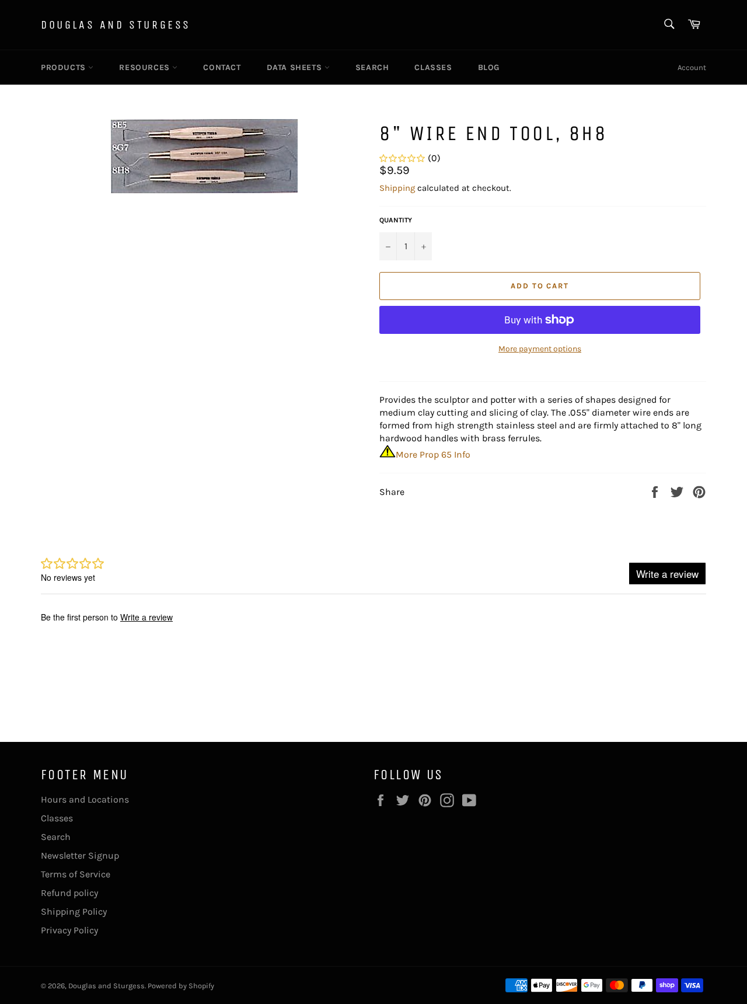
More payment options (539, 349)
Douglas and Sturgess (116, 25)
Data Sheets (295, 67)
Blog (489, 67)
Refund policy (69, 892)
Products (64, 67)
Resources (145, 67)
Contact (221, 67)
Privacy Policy (69, 930)
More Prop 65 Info (433, 454)
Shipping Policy (74, 911)
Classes (433, 67)
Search (372, 67)
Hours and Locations (85, 799)
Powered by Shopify (181, 985)
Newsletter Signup (80, 855)
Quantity (395, 220)
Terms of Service (75, 874)
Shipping (397, 188)
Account (692, 67)
